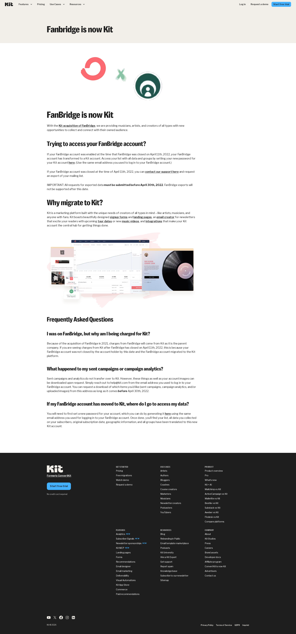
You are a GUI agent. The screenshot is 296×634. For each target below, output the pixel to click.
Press (208, 543)
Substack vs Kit (212, 507)
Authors (164, 475)
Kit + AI (208, 484)
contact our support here (162, 171)
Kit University (167, 552)
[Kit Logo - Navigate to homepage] (9, 4)
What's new (210, 480)
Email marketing (124, 571)
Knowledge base (168, 571)
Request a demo (124, 484)
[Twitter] (55, 618)
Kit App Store (122, 585)
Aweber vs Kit (212, 512)
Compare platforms (214, 521)
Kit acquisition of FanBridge (77, 125)
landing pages (142, 217)
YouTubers (165, 512)
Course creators (168, 489)
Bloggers (165, 480)
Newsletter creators (170, 503)
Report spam (166, 566)
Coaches (164, 484)
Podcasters (166, 507)
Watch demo (122, 480)
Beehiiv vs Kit (211, 503)
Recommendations (125, 561)
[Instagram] (67, 618)
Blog (162, 534)
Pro (206, 475)
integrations (154, 221)
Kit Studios (210, 538)
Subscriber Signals (125, 538)
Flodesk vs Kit (212, 517)
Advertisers (211, 571)
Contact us (210, 575)
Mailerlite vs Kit (212, 498)
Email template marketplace (174, 543)
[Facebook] (61, 618)
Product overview (214, 470)
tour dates (105, 221)
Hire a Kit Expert (168, 557)
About (208, 534)
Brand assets (211, 552)
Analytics (120, 534)
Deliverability (122, 575)
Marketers (165, 494)
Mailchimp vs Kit (213, 489)
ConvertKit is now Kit (215, 566)
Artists (163, 470)
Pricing (119, 470)
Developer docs (213, 557)
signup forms (118, 217)
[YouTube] (49, 618)
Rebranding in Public (170, 538)
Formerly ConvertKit (59, 475)
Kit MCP (120, 548)
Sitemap (164, 580)
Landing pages (123, 552)
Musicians (165, 498)
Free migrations (124, 475)
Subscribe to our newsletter (174, 575)
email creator (165, 217)
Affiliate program (213, 561)
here (72, 162)
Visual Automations (126, 580)
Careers (209, 548)
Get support (166, 561)
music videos (130, 221)
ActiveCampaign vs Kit (216, 494)
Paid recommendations (128, 594)
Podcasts (165, 548)
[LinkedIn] (73, 618)
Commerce (121, 589)
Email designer (123, 566)
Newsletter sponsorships (129, 543)
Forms (119, 557)
